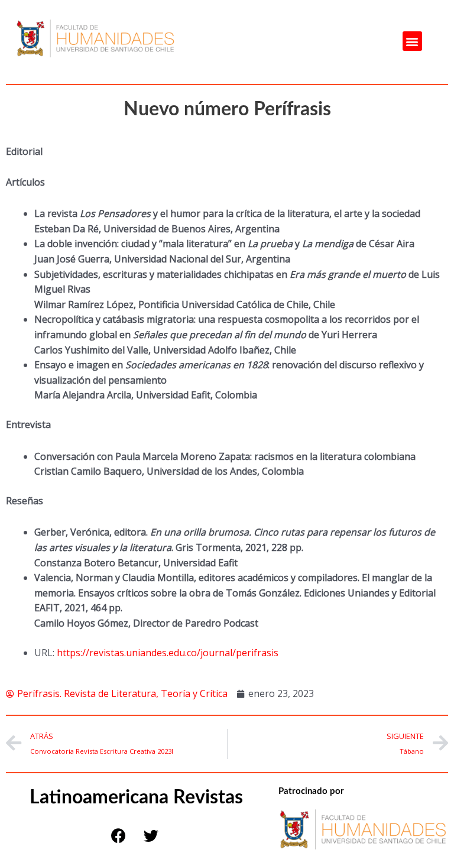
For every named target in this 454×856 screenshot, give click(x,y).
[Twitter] (151, 835)
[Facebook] (118, 835)
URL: (44, 652)
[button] (412, 41)
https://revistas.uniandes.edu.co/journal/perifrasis (167, 652)
